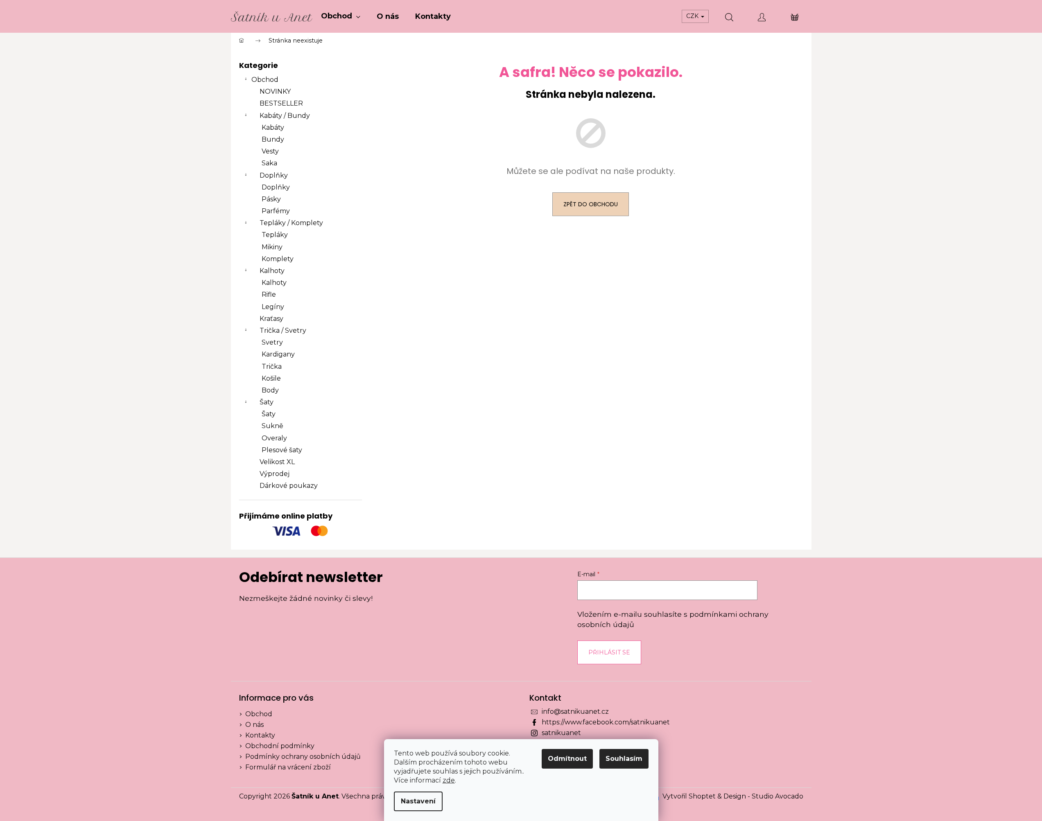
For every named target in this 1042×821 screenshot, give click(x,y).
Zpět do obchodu (590, 204)
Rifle (269, 294)
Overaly (274, 438)
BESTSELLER (281, 103)
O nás (254, 725)
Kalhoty (272, 271)
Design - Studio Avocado (763, 796)
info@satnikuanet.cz (575, 711)
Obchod (264, 79)
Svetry (272, 342)
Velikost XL (277, 462)
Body (270, 390)
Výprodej (274, 474)
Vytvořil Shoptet (689, 796)
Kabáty (273, 127)
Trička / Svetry (283, 330)
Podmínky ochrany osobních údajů (303, 756)
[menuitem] (340, 16)
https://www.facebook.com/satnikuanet (606, 722)
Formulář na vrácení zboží (288, 767)
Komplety (278, 259)
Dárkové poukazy (289, 485)
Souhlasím (624, 758)
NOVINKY (275, 91)
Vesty (270, 151)
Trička (272, 366)
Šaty (266, 402)
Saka (269, 163)
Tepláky (275, 235)
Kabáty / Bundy (285, 116)
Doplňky (274, 175)
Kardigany (278, 354)
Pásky (271, 199)
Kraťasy (271, 319)
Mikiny (272, 247)
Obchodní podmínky (279, 746)
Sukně (272, 426)
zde (449, 780)
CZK (693, 16)
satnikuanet (561, 733)
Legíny (273, 307)
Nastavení (418, 801)
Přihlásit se (609, 652)
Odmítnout (567, 758)
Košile (271, 378)
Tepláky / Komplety (291, 223)
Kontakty (260, 735)
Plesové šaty (282, 450)
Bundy (273, 139)
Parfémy (276, 211)
